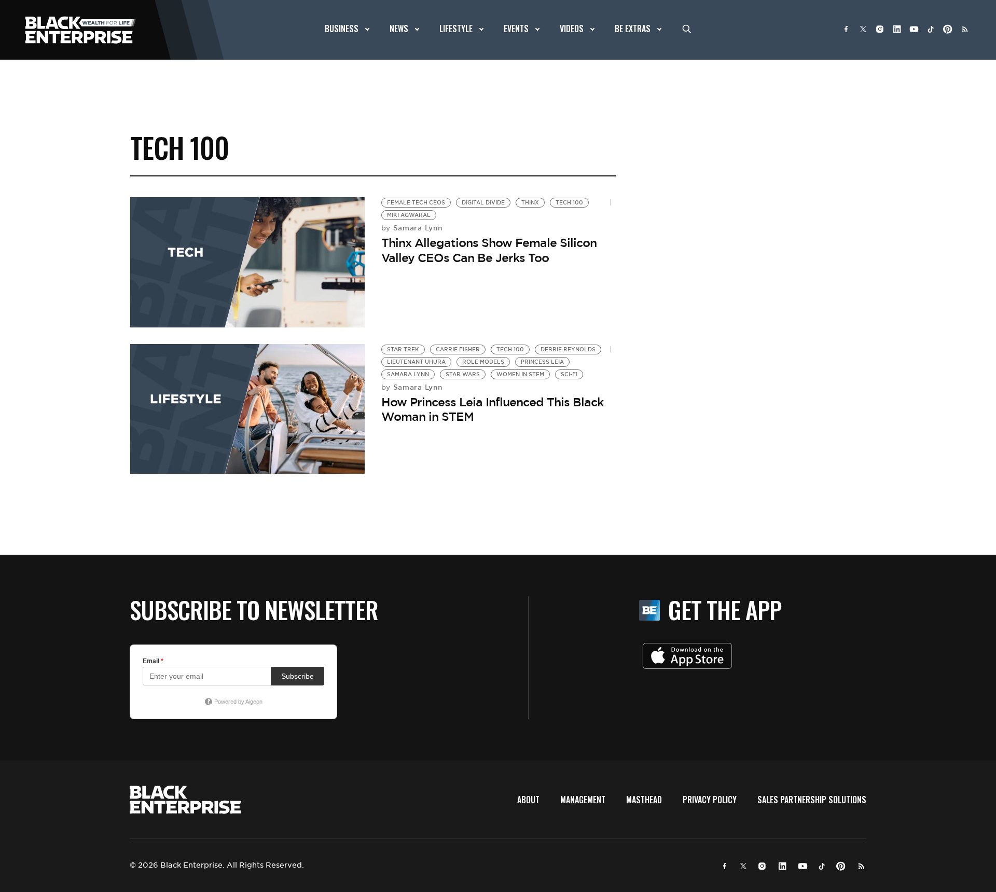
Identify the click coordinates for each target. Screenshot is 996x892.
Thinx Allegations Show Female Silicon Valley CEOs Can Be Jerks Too (489, 250)
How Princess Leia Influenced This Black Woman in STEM (492, 409)
